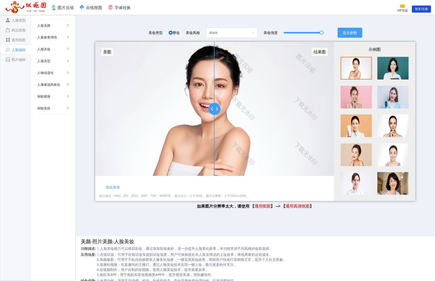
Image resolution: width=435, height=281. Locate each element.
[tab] (15, 20)
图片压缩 (66, 7)
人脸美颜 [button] (43, 25)
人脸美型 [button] (43, 61)
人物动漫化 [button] (45, 72)
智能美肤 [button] (43, 108)
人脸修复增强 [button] (47, 37)
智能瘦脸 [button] (43, 96)
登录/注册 (421, 9)
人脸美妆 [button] (43, 49)
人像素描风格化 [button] (48, 84)
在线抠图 (94, 7)
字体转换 (123, 7)
